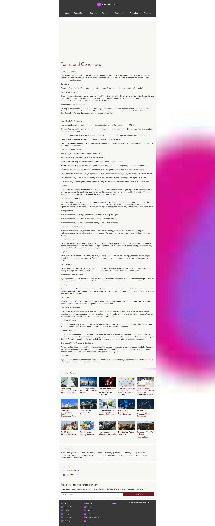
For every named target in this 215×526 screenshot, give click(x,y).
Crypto (99, 453)
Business (93, 13)
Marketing (112, 455)
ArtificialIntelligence (68, 453)
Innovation (84, 455)
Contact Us (89, 507)
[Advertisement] (107, 45)
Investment (95, 455)
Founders (66, 455)
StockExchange (141, 455)
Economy (105, 13)
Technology (134, 13)
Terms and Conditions (92, 517)
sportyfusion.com (72, 474)
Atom (115, 503)
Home (66, 13)
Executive (141, 453)
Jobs (104, 455)
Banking (81, 453)
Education (119, 453)
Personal (129, 455)
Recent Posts (79, 13)
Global (74, 455)
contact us (149, 360)
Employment (119, 13)
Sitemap (88, 510)
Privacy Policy (108, 113)
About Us (147, 13)
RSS (87, 521)
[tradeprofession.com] (107, 4)
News (121, 455)
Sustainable (66, 458)
